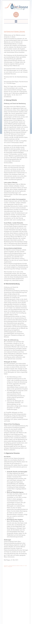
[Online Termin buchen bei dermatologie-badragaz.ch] (16, 17)
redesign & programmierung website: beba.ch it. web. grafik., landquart (15, 566)
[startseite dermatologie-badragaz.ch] (16, 9)
